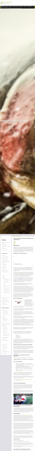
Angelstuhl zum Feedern (4, 258)
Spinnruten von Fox (4, 345)
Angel (30, 410)
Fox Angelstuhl (4, 329)
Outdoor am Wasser (4, 248)
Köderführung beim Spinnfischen (26, 415)
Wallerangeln (29, 6)
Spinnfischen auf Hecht (18, 372)
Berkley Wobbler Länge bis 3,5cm (7, 286)
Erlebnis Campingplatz (4, 244)
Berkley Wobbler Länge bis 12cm (7, 293)
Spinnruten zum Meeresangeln (5, 351)
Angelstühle (25, 6)
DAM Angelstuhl (5, 332)
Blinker (14, 244)
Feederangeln (6, 7)
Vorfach (26, 372)
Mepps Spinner (4, 275)
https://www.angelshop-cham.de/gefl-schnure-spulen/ (25, 379)
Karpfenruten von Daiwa (5, 312)
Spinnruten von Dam (4, 348)
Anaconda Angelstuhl (4, 267)
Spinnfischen (2, 6)
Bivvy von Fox (4, 321)
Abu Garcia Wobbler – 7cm (7, 279)
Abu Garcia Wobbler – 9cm (7, 280)
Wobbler (15, 243)
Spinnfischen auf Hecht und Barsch (6, 301)
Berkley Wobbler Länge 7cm (7, 289)
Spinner (14, 242)
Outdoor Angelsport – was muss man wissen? (6, 246)
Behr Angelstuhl (5, 326)
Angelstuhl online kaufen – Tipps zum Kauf (5, 325)
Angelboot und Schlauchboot (5, 340)
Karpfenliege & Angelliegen (5, 337)
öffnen (14, 262)
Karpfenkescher (4, 317)
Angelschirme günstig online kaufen (6, 323)
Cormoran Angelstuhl (4, 264)
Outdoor (2, 7)
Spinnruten (11, 6)
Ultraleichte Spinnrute (15, 6)
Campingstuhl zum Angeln (5, 270)
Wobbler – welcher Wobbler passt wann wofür (5, 298)
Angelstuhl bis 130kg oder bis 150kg (6, 261)
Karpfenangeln (20, 6)
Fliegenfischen (7, 6)
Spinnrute (24, 268)
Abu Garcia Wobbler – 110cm (6, 282)
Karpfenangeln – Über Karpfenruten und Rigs (6, 242)
